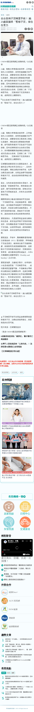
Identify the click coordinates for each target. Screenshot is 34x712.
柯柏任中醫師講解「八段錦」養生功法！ (17, 570)
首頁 (2, 15)
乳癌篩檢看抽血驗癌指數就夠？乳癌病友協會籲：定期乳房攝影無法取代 (18, 655)
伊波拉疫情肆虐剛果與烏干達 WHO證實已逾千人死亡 (19, 682)
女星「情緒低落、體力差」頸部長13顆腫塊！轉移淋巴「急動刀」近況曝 (18, 645)
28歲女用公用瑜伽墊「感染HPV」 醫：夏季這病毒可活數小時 (18, 650)
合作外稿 (14, 372)
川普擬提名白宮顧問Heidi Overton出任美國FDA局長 (17, 661)
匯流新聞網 (5, 372)
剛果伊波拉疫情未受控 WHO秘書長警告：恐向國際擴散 (19, 677)
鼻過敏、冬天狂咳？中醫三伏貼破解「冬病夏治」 (17, 575)
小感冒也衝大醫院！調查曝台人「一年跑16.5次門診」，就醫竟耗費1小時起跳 (19, 687)
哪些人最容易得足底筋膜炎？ (14, 579)
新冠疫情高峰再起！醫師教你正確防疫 (18, 565)
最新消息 (5, 9)
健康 (8, 15)
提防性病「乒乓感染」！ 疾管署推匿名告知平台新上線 (18, 640)
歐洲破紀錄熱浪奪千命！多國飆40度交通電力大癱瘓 (18, 698)
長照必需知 (14, 9)
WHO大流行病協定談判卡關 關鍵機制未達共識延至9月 (18, 693)
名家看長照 (25, 9)
